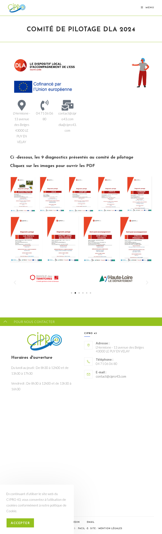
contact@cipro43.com (111, 376)
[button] (15, 282)
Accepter (20, 523)
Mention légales (110, 528)
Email (90, 522)
